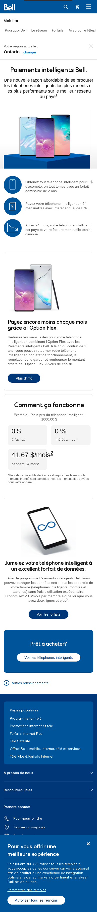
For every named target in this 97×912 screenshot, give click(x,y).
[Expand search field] (66, 6)
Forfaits (58, 30)
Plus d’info (24, 378)
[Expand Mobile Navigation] (88, 6)
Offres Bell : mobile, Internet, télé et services (45, 748)
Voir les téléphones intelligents (48, 657)
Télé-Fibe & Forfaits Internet (31, 756)
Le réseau (39, 30)
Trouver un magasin (29, 827)
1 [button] (56, 95)
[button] (26, 683)
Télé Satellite (20, 741)
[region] (48, 873)
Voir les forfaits (48, 614)
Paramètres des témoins (26, 890)
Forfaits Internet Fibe (26, 733)
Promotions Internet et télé (31, 726)
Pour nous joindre (27, 818)
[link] (29, 52)
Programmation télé (26, 718)
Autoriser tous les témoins (36, 900)
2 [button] (51, 452)
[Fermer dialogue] (88, 843)
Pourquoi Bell (15, 30)
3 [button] (67, 599)
